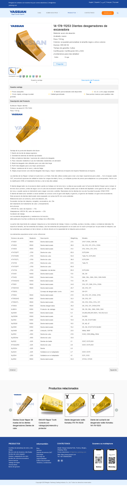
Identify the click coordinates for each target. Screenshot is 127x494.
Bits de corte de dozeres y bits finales (20, 452)
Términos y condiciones (44, 462)
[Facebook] (58, 460)
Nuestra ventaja (36, 80)
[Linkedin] (62, 460)
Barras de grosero (14, 466)
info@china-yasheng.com (78, 452)
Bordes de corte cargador (17, 454)
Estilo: (56, 57)
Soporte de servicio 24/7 (44, 452)
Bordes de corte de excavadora (19, 458)
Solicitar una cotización (107, 13)
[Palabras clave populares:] (118, 13)
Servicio (39, 450)
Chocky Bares (13, 464)
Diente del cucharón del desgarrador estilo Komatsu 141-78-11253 (101, 423)
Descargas (40, 454)
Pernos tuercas (13, 460)
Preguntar (60, 64)
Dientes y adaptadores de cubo (18, 456)
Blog (38, 448)
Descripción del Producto (90, 80)
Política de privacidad (43, 460)
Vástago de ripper (14, 462)
